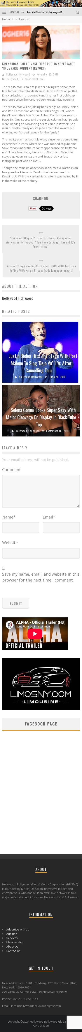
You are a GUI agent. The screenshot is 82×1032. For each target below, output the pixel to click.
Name (9, 517)
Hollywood (12, 79)
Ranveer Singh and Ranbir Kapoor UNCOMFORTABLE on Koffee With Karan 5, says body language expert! (41, 268)
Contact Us (13, 951)
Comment (11, 469)
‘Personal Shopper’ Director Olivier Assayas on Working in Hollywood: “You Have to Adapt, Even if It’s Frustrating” (40, 242)
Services (12, 938)
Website (10, 542)
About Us (12, 946)
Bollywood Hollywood (18, 74)
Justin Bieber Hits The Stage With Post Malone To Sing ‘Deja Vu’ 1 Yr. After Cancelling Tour (43, 363)
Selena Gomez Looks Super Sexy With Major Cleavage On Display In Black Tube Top (41, 417)
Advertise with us (17, 929)
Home (6, 19)
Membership (14, 942)
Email (49, 517)
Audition (11, 934)
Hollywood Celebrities (32, 79)
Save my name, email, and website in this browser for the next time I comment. (41, 577)
